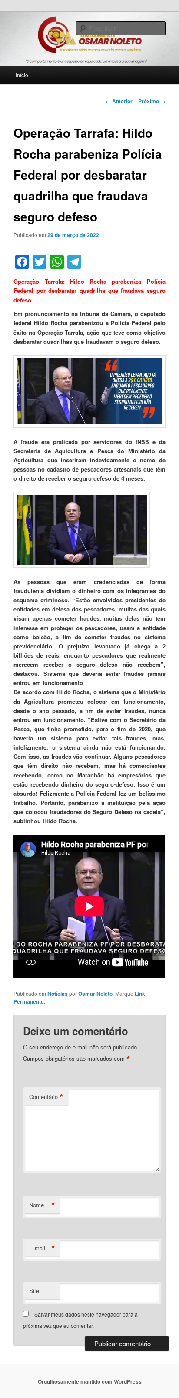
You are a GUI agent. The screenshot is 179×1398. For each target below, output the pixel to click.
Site (34, 1290)
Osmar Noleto (95, 994)
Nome (42, 1205)
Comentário (46, 1097)
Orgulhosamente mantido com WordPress (90, 1381)
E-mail (42, 1248)
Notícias (57, 994)
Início (22, 74)
